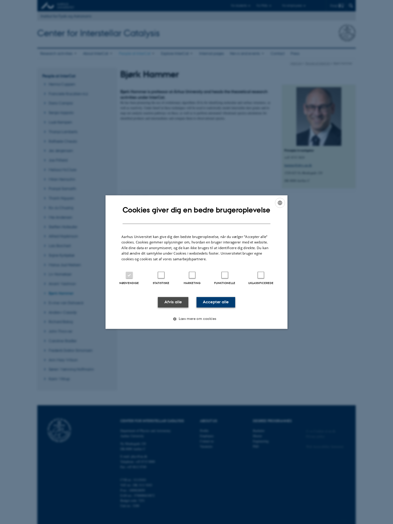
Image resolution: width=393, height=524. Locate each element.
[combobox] (280, 202)
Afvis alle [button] (173, 302)
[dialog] (196, 262)
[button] (196, 318)
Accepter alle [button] (216, 302)
